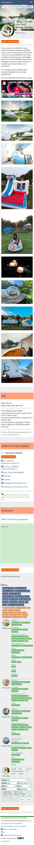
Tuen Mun (15, 639)
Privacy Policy (5, 841)
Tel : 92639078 (8, 461)
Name (4, 789)
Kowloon (14, 620)
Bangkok (14, 676)
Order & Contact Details (10, 41)
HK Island (14, 627)
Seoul (13, 667)
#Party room (17, 495)
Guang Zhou (16, 652)
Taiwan (13, 669)
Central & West (16, 629)
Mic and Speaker (8, 612)
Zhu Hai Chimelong (18, 650)
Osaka (14, 662)
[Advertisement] (17, 545)
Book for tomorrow (22, 591)
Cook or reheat (17, 617)
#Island (3, 497)
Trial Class (6, 776)
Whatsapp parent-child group (12, 835)
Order (19, 789)
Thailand (14, 674)
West (16, 634)
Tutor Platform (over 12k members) (11, 823)
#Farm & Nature (15, 497)
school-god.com (6, 2)
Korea (13, 664)
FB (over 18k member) (10, 829)
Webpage (7, 476)
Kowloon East (16, 622)
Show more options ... (8, 797)
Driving (24, 612)
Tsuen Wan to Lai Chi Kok (20, 636)
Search (4, 780)
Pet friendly (13, 615)
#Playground (10, 495)
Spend (4, 783)
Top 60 (5, 594)
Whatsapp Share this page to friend (15, 487)
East (23, 634)
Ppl (18, 786)
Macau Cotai (16, 657)
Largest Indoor (24, 599)
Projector (17, 612)
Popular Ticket (14, 594)
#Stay (2, 499)
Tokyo (19, 662)
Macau (13, 655)
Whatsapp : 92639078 (10, 466)
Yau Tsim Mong (16, 625)
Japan (13, 660)
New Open (14, 599)
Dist (3, 786)
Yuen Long (22, 639)
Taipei (14, 671)
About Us (29, 821)
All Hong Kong (16, 739)
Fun (26, 602)
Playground (6, 628)
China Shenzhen (17, 643)
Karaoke (17, 610)
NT (12, 634)
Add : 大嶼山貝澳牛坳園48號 (13, 472)
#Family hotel (25, 495)
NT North (21, 641)
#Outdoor (8, 497)
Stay (19, 615)
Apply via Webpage (8, 457)
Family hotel (6, 746)
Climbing (5, 615)
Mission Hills (16, 646)
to (18, 783)
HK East (25, 629)
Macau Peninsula (26, 657)
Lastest (5, 599)
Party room (6, 688)
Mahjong (10, 610)
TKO (26, 641)
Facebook (6, 479)
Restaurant (6, 717)
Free (7, 608)
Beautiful (25, 615)
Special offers (8, 588)
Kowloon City (26, 622)
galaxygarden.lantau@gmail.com (15, 483)
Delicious (13, 602)
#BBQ (28, 497)
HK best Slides (8, 596)
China (13, 648)
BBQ (28, 608)
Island (29, 639)
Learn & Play (7, 617)
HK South (15, 632)
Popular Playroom (22, 596)
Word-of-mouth (20, 588)
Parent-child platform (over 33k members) (13, 826)
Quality (21, 602)
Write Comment (20, 33)
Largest (5, 602)
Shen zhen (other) (27, 646)
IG (4, 832)
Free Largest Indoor (16, 605)
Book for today (8, 591)
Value (5, 605)
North (19, 634)
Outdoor (12, 608)
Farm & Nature (21, 608)
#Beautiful (23, 497)
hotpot (5, 610)
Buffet (25, 617)
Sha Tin (14, 641)
